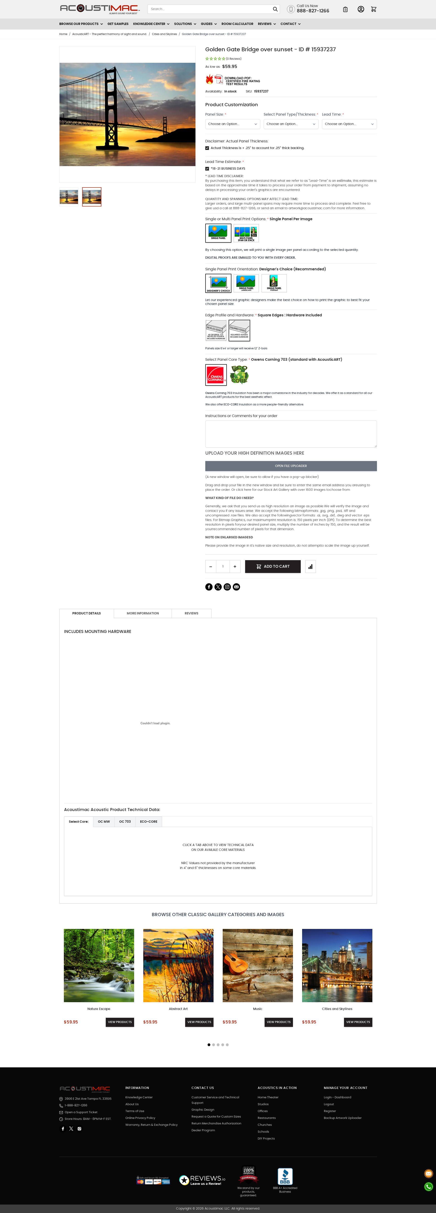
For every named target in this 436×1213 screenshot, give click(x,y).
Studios (263, 1104)
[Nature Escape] (99, 965)
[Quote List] (345, 9)
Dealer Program (203, 1130)
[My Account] (361, 9)
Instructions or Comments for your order (241, 416)
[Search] (275, 9)
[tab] (78, 822)
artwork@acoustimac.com (309, 208)
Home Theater (268, 1097)
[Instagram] (79, 1128)
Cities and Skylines (164, 34)
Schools (263, 1131)
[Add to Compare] (310, 566)
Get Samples (118, 24)
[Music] (258, 965)
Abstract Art (178, 1009)
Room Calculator (237, 24)
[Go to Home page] (100, 9)
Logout (329, 1104)
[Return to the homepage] (85, 1089)
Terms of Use (134, 1111)
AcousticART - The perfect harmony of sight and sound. (109, 34)
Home (63, 34)
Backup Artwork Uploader (343, 1118)
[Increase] (235, 566)
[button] (223, 59)
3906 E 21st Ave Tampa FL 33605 (88, 1098)
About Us (132, 1104)
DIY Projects (266, 1138)
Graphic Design (203, 1109)
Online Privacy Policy (140, 1118)
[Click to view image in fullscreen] (128, 114)
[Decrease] (211, 566)
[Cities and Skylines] (337, 965)
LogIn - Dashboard (337, 1097)
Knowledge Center (139, 1097)
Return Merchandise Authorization (216, 1123)
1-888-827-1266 (76, 1105)
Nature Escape (98, 1009)
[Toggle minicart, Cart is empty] (374, 9)
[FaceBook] (209, 587)
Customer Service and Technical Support (215, 1100)
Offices (263, 1111)
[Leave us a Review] (202, 1180)
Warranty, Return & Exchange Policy (151, 1124)
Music (257, 1009)
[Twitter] (72, 1128)
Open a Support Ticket (81, 1112)
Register (330, 1111)
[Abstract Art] (178, 965)
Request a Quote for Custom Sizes (216, 1116)
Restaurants (267, 1118)
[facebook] (63, 1128)
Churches (265, 1124)
